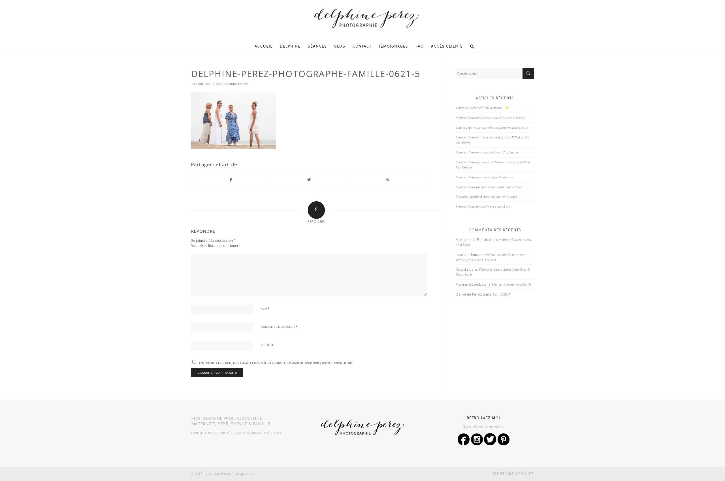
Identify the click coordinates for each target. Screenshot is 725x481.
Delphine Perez (235, 84)
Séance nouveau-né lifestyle (511, 284)
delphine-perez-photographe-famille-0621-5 (306, 74)
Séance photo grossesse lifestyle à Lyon (484, 177)
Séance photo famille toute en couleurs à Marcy (490, 117)
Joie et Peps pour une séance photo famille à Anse (492, 127)
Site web (267, 345)
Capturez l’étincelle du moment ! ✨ (482, 107)
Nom (265, 309)
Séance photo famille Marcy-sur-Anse (483, 206)
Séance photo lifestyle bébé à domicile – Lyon (489, 187)
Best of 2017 (501, 294)
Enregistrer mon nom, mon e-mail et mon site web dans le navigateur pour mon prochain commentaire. (276, 363)
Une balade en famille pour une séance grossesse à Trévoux (490, 257)
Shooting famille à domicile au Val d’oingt (486, 196)
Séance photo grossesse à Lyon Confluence (487, 152)
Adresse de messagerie (279, 327)
